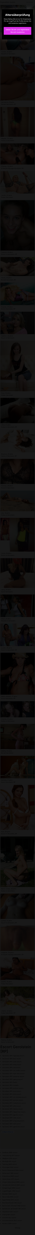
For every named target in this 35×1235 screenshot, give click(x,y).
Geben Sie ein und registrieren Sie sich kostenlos (17, 31)
